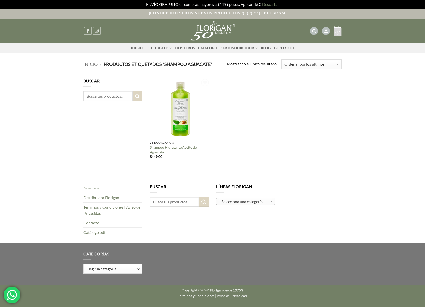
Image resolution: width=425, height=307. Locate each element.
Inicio (137, 48)
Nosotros (185, 48)
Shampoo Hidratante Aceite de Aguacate (173, 149)
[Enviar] (137, 96)
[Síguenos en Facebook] (88, 31)
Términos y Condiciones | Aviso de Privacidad (111, 210)
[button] (326, 31)
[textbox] (244, 201)
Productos (157, 48)
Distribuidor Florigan (101, 197)
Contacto (284, 48)
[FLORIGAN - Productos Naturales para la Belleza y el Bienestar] (212, 31)
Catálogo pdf (94, 232)
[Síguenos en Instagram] (97, 31)
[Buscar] (314, 31)
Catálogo (207, 48)
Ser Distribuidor (237, 48)
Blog (266, 48)
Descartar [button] (270, 4)
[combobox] (245, 201)
